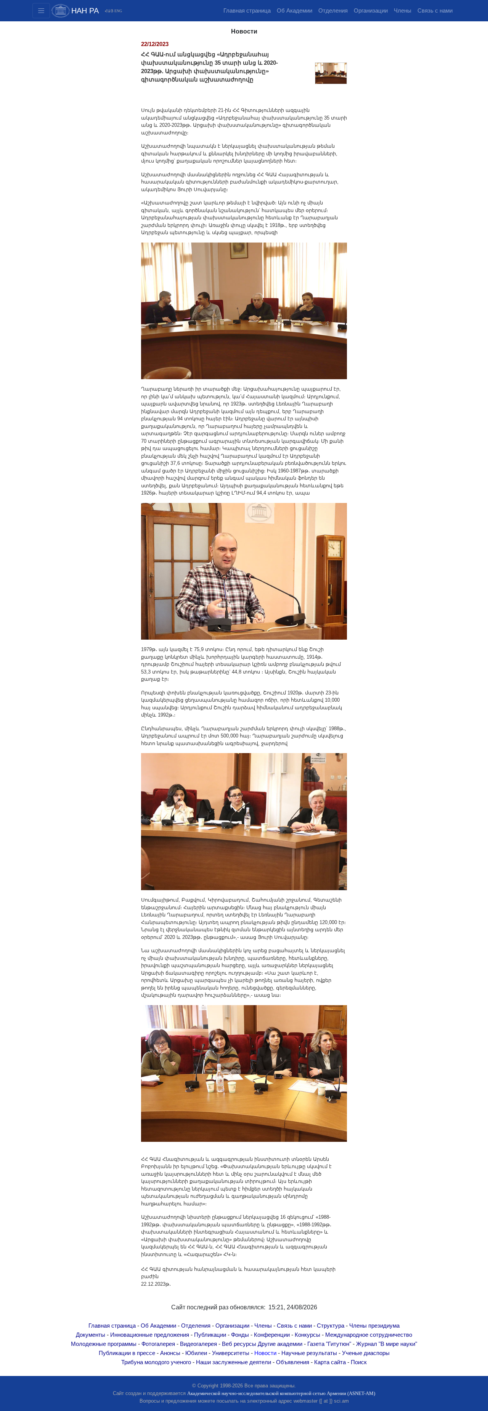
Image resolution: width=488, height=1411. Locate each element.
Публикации (210, 1335)
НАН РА (85, 10)
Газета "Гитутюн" (329, 1344)
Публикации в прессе (127, 1353)
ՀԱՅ (109, 11)
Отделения (333, 11)
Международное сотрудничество (368, 1335)
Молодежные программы (103, 1344)
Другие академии (280, 1344)
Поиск (359, 1362)
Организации (371, 11)
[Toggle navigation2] (41, 10)
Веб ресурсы (239, 1344)
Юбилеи (196, 1353)
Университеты (230, 1353)
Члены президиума (374, 1326)
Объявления (292, 1362)
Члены (402, 11)
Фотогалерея (158, 1344)
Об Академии (294, 11)
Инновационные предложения (149, 1335)
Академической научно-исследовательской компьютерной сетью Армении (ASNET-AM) (281, 1393)
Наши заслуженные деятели (233, 1362)
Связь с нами (435, 11)
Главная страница (247, 11)
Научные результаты (309, 1353)
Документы (90, 1335)
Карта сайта (330, 1362)
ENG (118, 11)
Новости (265, 1353)
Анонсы (170, 1353)
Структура (330, 1326)
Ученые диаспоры (366, 1353)
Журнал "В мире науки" (386, 1344)
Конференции (272, 1335)
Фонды (240, 1335)
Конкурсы (307, 1335)
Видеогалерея (198, 1344)
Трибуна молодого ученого (156, 1362)
